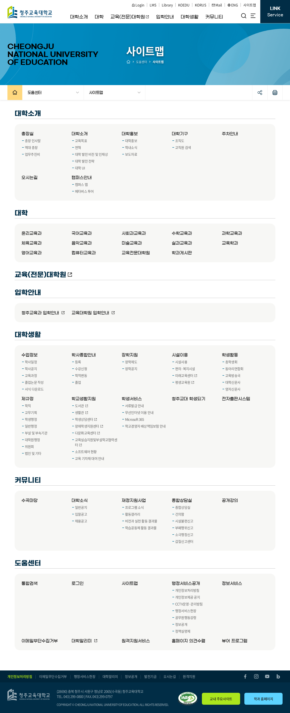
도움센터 (141, 62)
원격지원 (189, 676)
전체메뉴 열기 (253, 16)
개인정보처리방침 (19, 676)
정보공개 (131, 676)
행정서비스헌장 (85, 676)
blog (278, 676)
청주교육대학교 (29, 12)
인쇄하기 (274, 92)
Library (167, 4)
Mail (218, 4)
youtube (267, 676)
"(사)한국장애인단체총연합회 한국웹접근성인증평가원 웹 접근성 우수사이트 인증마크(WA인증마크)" (188, 699)
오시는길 (169, 676)
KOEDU (184, 4)
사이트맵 (249, 4)
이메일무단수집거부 (53, 676)
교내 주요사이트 (221, 698)
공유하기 (259, 92)
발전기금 (150, 676)
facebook (245, 676)
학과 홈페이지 (263, 698)
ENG (234, 4)
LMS (153, 4)
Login (139, 4)
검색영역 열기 (244, 16)
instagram (256, 676)
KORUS (200, 4)
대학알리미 (110, 676)
